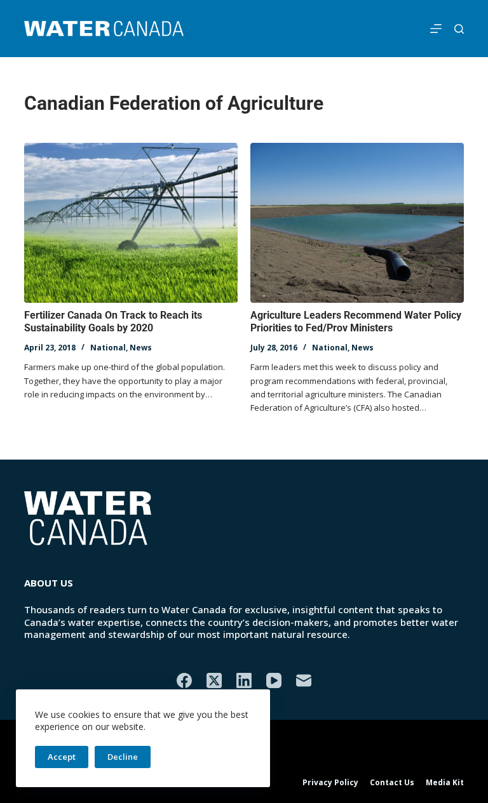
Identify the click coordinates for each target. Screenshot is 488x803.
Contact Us (392, 783)
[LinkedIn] (244, 680)
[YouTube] (273, 680)
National (108, 347)
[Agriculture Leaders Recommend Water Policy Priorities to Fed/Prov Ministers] (357, 223)
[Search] (459, 29)
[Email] (303, 680)
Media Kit (445, 783)
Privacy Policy (330, 783)
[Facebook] (184, 680)
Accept (62, 756)
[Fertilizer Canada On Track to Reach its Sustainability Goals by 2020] (131, 223)
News (141, 347)
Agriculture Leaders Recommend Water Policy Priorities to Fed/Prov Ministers (355, 322)
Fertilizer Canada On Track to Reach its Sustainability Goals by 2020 (113, 322)
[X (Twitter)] (214, 680)
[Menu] (436, 28)
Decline (122, 756)
